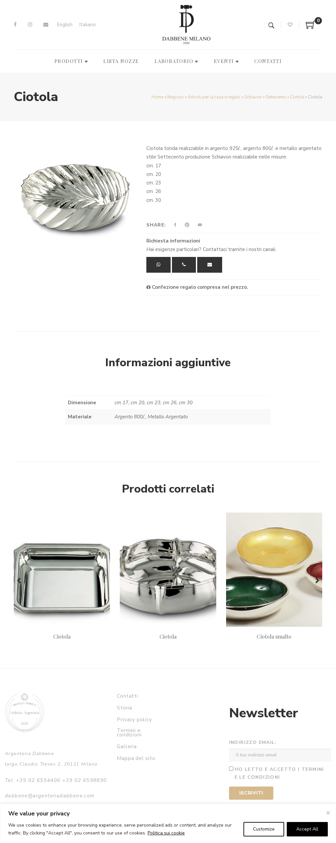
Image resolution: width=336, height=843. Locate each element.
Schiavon (253, 97)
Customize (264, 829)
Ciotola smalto (274, 636)
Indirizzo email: (253, 742)
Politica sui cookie (166, 833)
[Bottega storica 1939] (24, 712)
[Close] (328, 813)
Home (157, 97)
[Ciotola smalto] (274, 570)
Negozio (175, 97)
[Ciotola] (75, 192)
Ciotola (61, 636)
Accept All (307, 829)
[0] (311, 27)
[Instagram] (30, 24)
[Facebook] (15, 24)
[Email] (45, 24)
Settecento (276, 97)
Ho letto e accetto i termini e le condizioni (279, 773)
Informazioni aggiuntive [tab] (168, 362)
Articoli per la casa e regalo (214, 97)
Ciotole (297, 97)
